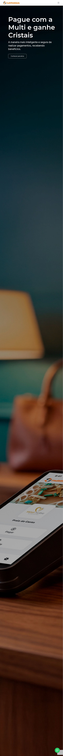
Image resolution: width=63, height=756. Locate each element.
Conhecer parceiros (17, 56)
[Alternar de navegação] (58, 2)
